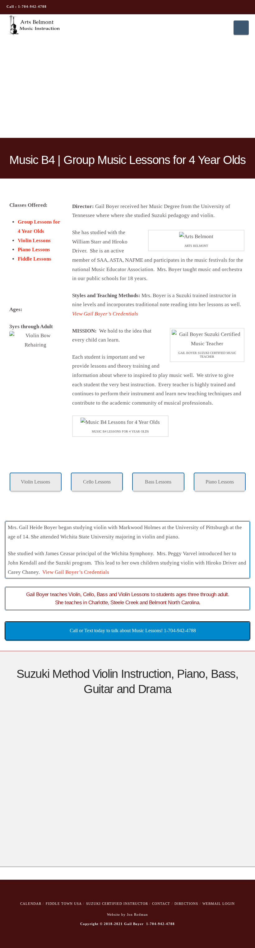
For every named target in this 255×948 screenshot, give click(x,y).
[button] (241, 27)
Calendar (30, 903)
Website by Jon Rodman (127, 914)
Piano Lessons (34, 249)
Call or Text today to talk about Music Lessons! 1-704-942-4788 (132, 630)
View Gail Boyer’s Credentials (75, 572)
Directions (186, 903)
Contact (161, 903)
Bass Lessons (158, 481)
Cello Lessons (97, 481)
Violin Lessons (34, 240)
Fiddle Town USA (64, 903)
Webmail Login (218, 903)
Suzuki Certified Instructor (117, 903)
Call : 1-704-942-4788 (27, 6)
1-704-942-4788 (160, 924)
